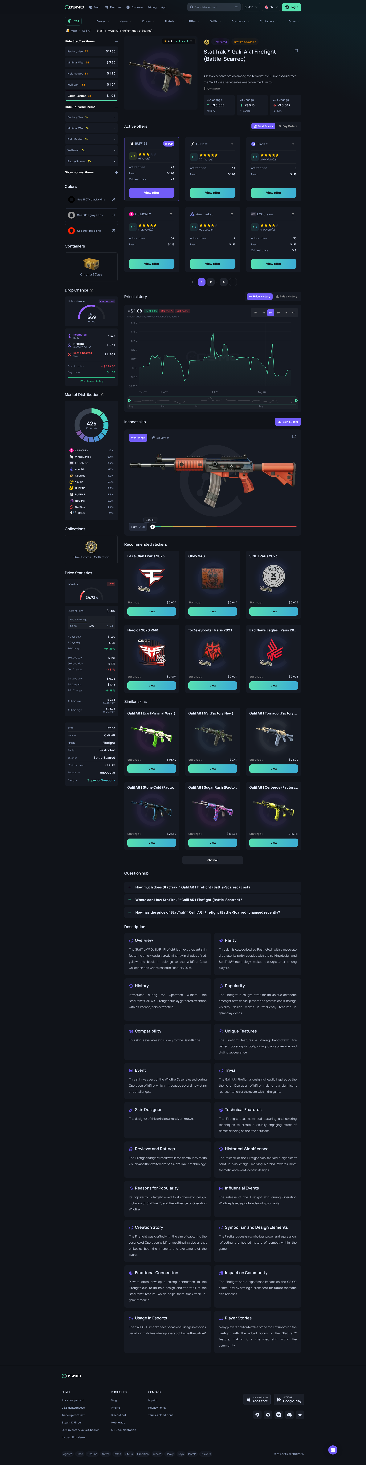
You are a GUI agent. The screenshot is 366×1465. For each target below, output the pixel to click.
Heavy (169, 1454)
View (152, 611)
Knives (105, 1454)
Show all (212, 860)
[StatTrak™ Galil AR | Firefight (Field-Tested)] (91, 73)
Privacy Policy (157, 1407)
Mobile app (118, 1422)
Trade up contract (73, 1415)
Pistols (192, 1454)
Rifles (111, 728)
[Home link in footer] (183, 1376)
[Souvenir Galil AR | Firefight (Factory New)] (91, 117)
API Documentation (123, 1430)
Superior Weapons (101, 780)
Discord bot (118, 1415)
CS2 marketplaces (73, 1407)
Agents (67, 1454)
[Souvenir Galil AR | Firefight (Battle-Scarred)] (91, 161)
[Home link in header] (74, 7)
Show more (212, 88)
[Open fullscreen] (294, 436)
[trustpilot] (300, 1415)
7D (255, 312)
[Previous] (192, 282)
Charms (92, 1454)
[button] (103, 21)
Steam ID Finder (72, 1422)
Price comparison (73, 1400)
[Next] (233, 282)
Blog (114, 1400)
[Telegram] (268, 1415)
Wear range (138, 438)
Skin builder (290, 422)
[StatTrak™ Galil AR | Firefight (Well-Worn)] (91, 84)
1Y (286, 312)
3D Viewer (163, 438)
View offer (151, 193)
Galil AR (109, 735)
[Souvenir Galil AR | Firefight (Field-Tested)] (91, 139)
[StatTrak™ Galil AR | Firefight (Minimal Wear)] (91, 62)
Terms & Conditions (160, 1415)
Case (80, 1454)
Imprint (153, 1400)
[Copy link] (232, 144)
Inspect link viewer (74, 1437)
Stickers (206, 1454)
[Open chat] (332, 1450)
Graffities (142, 1454)
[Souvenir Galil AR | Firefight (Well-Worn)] (91, 150)
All (293, 312)
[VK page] (278, 1415)
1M (263, 312)
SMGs (129, 1454)
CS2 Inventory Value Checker (80, 1430)
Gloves (157, 1454)
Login (294, 7)
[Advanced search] (237, 7)
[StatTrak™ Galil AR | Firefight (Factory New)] (91, 51)
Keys (181, 1454)
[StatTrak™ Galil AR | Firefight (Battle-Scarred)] (91, 95)
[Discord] (289, 1415)
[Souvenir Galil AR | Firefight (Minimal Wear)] (91, 128)
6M (278, 312)
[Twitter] (257, 1415)
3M (270, 312)
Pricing (115, 1407)
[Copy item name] (296, 51)
